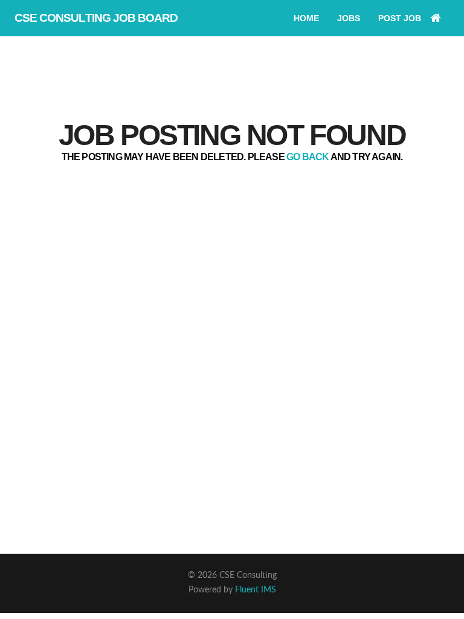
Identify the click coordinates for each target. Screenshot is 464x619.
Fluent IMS (255, 590)
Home (306, 18)
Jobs (348, 18)
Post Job (399, 18)
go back (307, 157)
